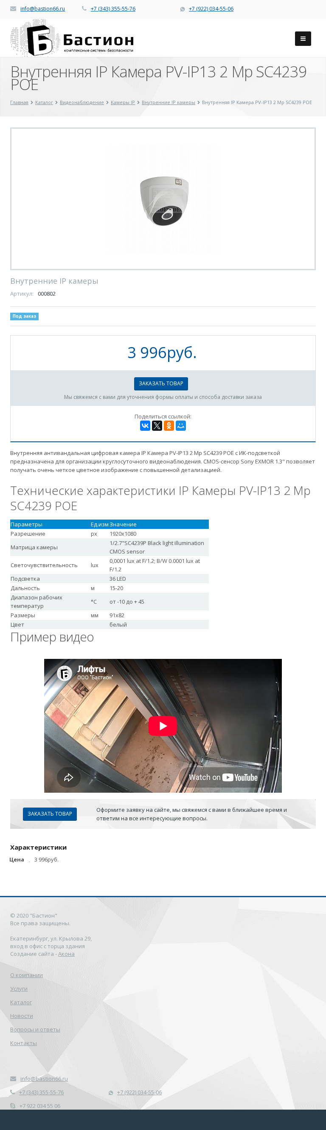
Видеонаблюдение (82, 102)
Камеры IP (123, 102)
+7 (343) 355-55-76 (113, 8)
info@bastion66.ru (42, 8)
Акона (66, 954)
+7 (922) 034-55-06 (211, 8)
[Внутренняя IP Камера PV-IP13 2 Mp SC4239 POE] (163, 199)
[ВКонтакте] (145, 426)
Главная (19, 102)
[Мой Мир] (181, 426)
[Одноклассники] (169, 426)
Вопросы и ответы (35, 1029)
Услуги (19, 988)
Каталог (44, 102)
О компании (26, 975)
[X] (157, 426)
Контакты (23, 1043)
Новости (21, 1016)
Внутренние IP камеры (168, 102)
